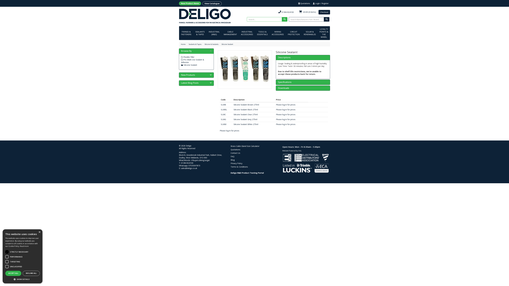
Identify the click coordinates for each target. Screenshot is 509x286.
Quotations (305, 3)
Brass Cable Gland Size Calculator (245, 146)
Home (183, 44)
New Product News (190, 3)
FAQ (232, 156)
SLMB (223, 104)
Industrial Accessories (247, 33)
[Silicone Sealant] (245, 69)
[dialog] (22, 256)
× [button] (39, 232)
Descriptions (284, 57)
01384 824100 (287, 12)
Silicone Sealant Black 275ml (246, 109)
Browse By (186, 51)
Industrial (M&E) (214, 33)
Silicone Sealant (227, 44)
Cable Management (230, 33)
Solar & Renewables (310, 33)
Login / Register (322, 3)
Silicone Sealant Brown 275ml (246, 104)
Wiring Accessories (278, 33)
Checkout (324, 12)
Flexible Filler (188, 57)
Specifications (284, 82)
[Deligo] (205, 16)
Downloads (283, 88)
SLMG (223, 119)
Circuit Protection (294, 33)
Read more (24, 246)
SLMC (223, 114)
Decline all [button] (31, 273)
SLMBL (224, 109)
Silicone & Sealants (211, 44)
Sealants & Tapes (200, 33)
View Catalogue (212, 3)
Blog (233, 160)
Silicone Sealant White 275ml (246, 124)
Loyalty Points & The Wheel (323, 33)
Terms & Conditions (239, 167)
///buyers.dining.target (200, 160)
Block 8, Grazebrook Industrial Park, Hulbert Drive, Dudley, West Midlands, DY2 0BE (200, 156)
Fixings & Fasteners (186, 33)
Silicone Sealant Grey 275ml (245, 119)
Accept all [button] (13, 273)
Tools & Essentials (262, 33)
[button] (22, 279)
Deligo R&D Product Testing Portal (247, 173)
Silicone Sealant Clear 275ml (246, 114)
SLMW (223, 124)
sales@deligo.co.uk (189, 168)
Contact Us (235, 153)
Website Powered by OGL (292, 151)
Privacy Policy (236, 163)
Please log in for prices (285, 104)
